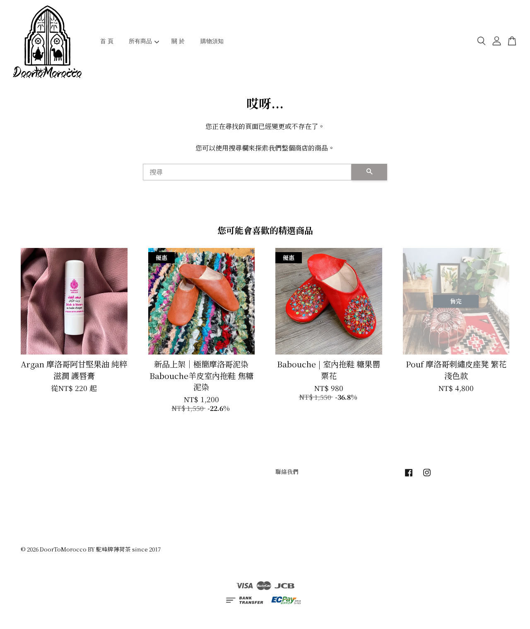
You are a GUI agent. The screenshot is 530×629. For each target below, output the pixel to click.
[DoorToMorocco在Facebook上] (408, 476)
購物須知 (212, 41)
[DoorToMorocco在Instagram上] (427, 476)
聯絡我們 (287, 471)
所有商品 (140, 41)
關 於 (178, 41)
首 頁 (106, 41)
